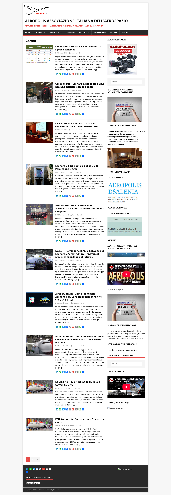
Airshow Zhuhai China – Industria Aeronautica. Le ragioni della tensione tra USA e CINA (78, 296)
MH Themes (57, 490)
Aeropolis (73, 53)
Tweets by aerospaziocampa (118, 402)
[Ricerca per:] (126, 82)
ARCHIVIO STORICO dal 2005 (105, 32)
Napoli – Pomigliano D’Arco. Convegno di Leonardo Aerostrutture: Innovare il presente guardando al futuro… (79, 253)
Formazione (55, 32)
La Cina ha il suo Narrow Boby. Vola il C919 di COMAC (77, 383)
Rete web (83, 32)
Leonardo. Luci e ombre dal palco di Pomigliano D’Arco (76, 167)
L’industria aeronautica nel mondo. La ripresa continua (78, 48)
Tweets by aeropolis (115, 290)
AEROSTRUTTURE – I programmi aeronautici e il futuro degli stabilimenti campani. (79, 208)
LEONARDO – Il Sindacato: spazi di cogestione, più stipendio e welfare (76, 125)
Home (27, 32)
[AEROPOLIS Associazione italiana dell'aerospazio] (37, 15)
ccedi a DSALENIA (116, 178)
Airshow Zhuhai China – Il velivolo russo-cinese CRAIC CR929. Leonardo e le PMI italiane (79, 339)
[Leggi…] (96, 69)
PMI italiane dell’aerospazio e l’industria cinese (79, 420)
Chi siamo (39, 32)
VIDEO (124, 32)
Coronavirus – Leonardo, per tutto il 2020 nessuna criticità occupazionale (79, 85)
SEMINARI (71, 32)
